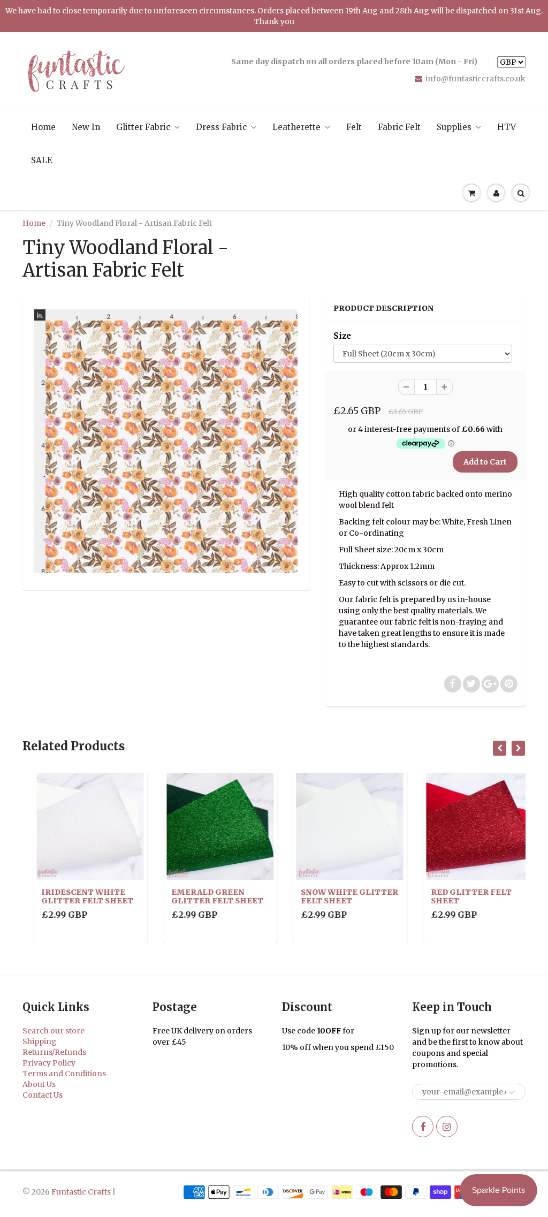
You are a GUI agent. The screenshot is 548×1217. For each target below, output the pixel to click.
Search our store (53, 1031)
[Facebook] (422, 1126)
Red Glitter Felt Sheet (460, 896)
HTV (506, 127)
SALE (41, 160)
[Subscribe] (512, 1092)
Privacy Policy (48, 1063)
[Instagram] (447, 1126)
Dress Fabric (221, 127)
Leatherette (296, 127)
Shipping (39, 1041)
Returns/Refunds (54, 1052)
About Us (39, 1084)
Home (43, 127)
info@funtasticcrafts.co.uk (475, 78)
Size (342, 336)
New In (86, 127)
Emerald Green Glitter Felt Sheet (207, 896)
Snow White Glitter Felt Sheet (338, 896)
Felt (354, 127)
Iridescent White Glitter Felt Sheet (77, 896)
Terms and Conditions (64, 1073)
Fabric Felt (399, 127)
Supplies (454, 127)
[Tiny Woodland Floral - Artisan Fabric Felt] (166, 441)
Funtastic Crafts (81, 1192)
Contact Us (42, 1095)
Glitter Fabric (143, 127)
